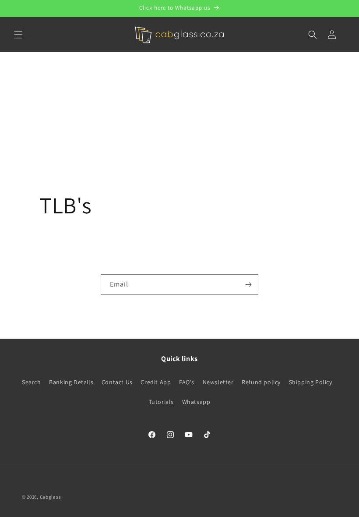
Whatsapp (196, 402)
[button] (18, 34)
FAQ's (186, 382)
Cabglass (50, 497)
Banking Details (71, 382)
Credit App (156, 382)
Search (31, 382)
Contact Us (117, 382)
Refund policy (261, 382)
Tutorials (161, 402)
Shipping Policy (310, 382)
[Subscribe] (248, 284)
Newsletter (218, 382)
